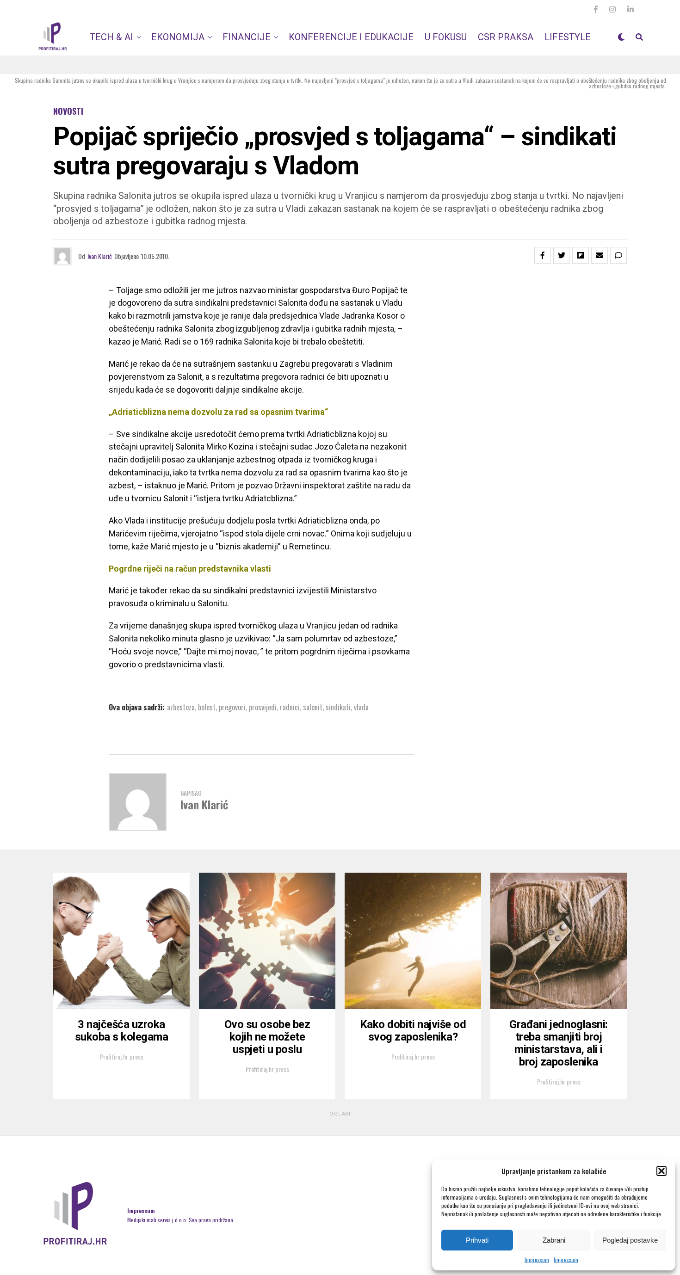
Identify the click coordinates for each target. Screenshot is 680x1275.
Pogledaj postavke (630, 1240)
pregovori (232, 707)
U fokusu (446, 37)
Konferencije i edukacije (351, 37)
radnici (290, 707)
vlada (361, 707)
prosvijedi (263, 707)
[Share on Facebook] (542, 255)
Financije (247, 37)
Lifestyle (567, 37)
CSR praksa (505, 37)
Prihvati (477, 1240)
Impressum (537, 1259)
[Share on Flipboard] (580, 255)
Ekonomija (177, 37)
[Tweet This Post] (561, 255)
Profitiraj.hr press (121, 1056)
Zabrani (554, 1240)
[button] (661, 1171)
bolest (207, 707)
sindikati (338, 707)
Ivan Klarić (99, 256)
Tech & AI (111, 37)
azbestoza (181, 707)
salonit (312, 707)
